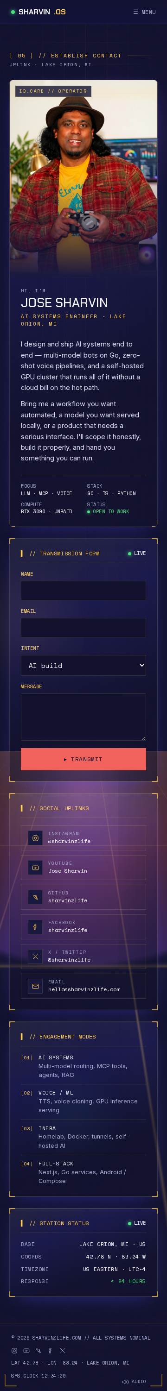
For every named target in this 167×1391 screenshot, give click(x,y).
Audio (139, 1381)
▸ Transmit (83, 759)
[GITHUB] (38, 1350)
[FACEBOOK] (50, 1350)
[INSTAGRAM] (14, 1350)
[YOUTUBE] (26, 1350)
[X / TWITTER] (62, 1350)
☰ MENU (144, 12)
